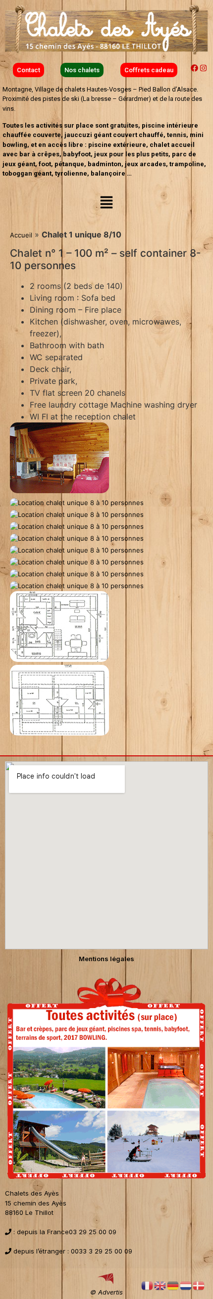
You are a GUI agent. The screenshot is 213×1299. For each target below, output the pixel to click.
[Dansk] (199, 1285)
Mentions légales (106, 959)
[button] (106, 203)
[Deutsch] (173, 1285)
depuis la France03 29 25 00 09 (65, 1232)
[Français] (147, 1285)
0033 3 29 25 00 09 (101, 1251)
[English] (160, 1285)
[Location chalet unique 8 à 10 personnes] (59, 491)
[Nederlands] (186, 1285)
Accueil (21, 235)
